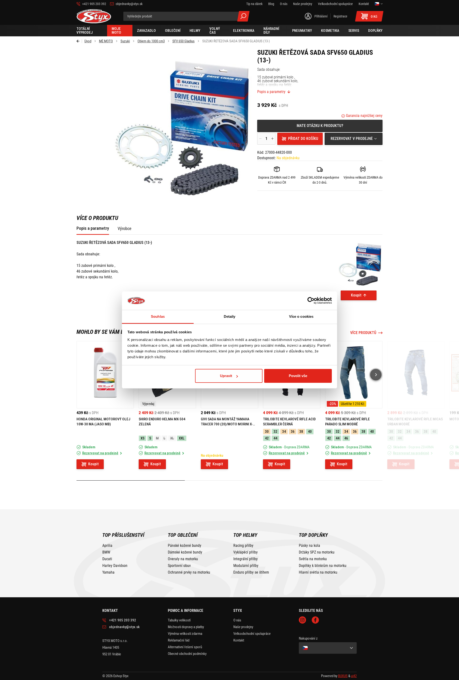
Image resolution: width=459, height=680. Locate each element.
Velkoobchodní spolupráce (252, 633)
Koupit (356, 295)
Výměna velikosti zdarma (185, 633)
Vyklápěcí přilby (245, 552)
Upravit (226, 376)
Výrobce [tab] (124, 228)
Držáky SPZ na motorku (316, 552)
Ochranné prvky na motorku (189, 572)
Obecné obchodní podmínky (187, 654)
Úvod (87, 41)
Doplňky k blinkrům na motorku (322, 566)
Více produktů (363, 333)
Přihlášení (321, 16)
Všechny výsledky (243, 16)
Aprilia (107, 546)
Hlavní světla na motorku (318, 572)
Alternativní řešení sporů (185, 647)
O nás (237, 620)
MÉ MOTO (106, 41)
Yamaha (108, 572)
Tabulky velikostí (179, 620)
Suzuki (125, 41)
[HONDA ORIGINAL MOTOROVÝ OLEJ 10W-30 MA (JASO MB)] (105, 374)
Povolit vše (298, 376)
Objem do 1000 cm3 (151, 41)
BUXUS (343, 676)
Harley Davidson (114, 566)
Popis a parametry (271, 92)
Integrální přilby (245, 559)
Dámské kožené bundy (185, 552)
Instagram (302, 620)
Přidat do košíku (303, 138)
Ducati (107, 559)
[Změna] (378, 4)
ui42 (354, 676)
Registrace (340, 16)
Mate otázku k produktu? (320, 125)
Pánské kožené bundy (184, 546)
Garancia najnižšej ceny (363, 115)
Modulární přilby (245, 566)
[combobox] (353, 139)
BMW (106, 552)
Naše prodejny (243, 627)
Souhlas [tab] (158, 316)
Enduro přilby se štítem (251, 572)
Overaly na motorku (183, 559)
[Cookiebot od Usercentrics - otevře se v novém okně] (311, 300)
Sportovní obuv (179, 566)
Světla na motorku (313, 559)
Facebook (315, 620)
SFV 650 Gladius (183, 41)
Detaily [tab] (229, 316)
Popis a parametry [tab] (92, 228)
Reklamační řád (178, 640)
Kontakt (238, 640)
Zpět (79, 41)
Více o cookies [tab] (301, 316)
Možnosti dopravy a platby (186, 627)
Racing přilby (243, 546)
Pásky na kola (309, 546)
